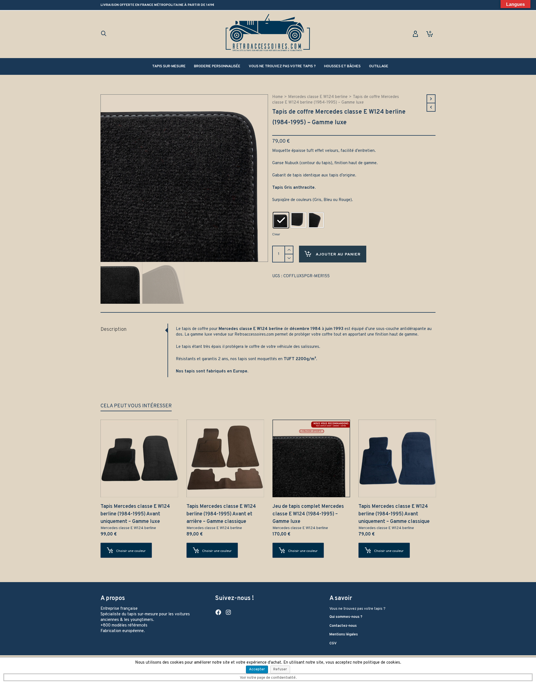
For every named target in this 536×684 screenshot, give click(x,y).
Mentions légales (343, 634)
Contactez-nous (343, 626)
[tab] (134, 330)
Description (113, 329)
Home (277, 97)
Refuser (280, 669)
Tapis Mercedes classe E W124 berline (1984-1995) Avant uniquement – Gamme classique (394, 514)
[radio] (281, 220)
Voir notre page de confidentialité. (268, 678)
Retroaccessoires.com (254, 334)
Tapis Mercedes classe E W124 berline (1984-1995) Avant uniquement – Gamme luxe (135, 514)
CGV (333, 643)
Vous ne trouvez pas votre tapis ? (357, 609)
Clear (276, 234)
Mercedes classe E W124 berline (318, 97)
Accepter (257, 669)
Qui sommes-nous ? (345, 617)
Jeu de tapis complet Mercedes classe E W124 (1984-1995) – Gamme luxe (308, 514)
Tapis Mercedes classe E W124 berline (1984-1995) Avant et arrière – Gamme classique (221, 514)
